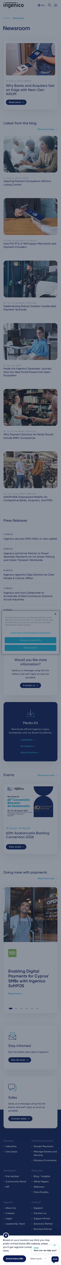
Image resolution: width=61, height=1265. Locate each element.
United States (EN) (14, 1259)
